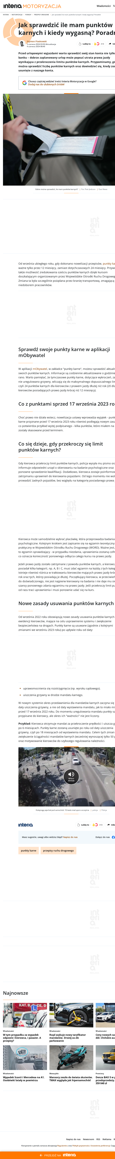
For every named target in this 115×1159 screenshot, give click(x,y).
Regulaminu (62, 1145)
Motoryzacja (17, 15)
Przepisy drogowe (41, 15)
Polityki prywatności (81, 1145)
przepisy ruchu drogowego (58, 850)
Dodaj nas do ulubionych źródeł (62, 84)
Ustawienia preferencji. (100, 1146)
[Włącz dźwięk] (71, 777)
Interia (6, 15)
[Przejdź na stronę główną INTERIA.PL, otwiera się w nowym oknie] (13, 6)
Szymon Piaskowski (37, 41)
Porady (28, 15)
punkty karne (28, 850)
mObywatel (40, 369)
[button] (104, 6)
